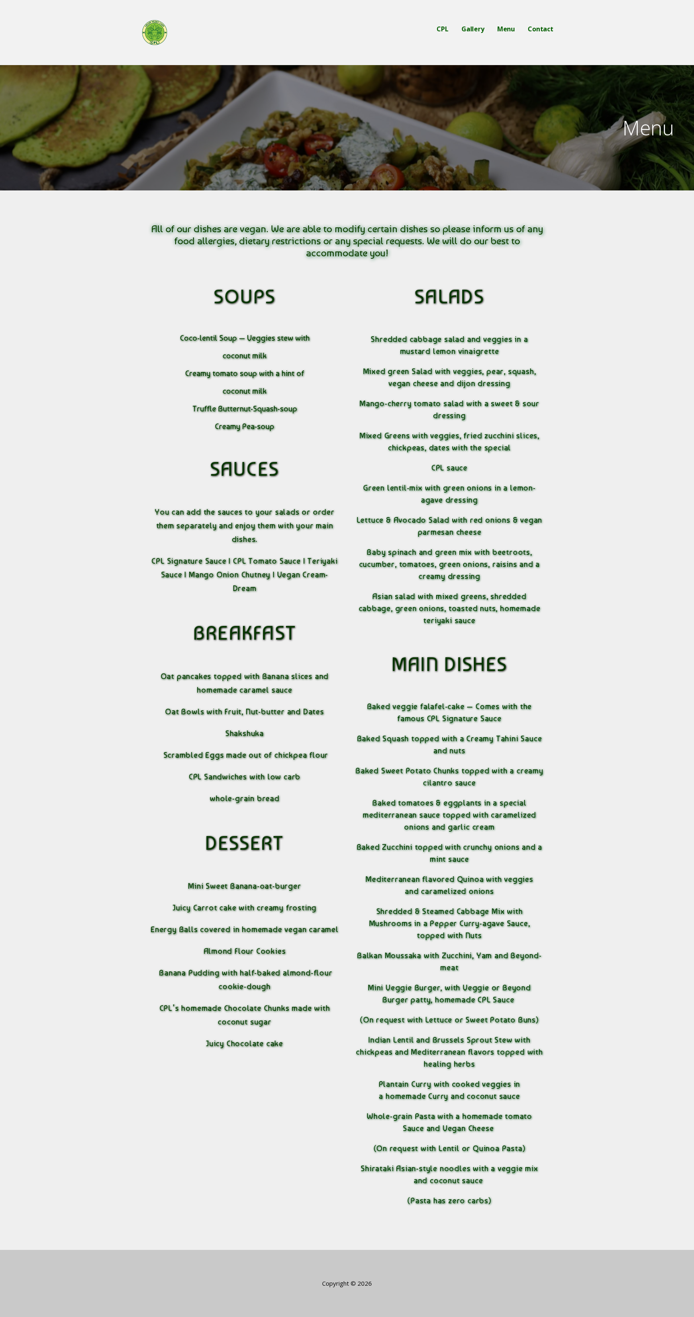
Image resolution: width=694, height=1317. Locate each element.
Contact (540, 29)
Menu (506, 29)
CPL (443, 29)
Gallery (472, 29)
